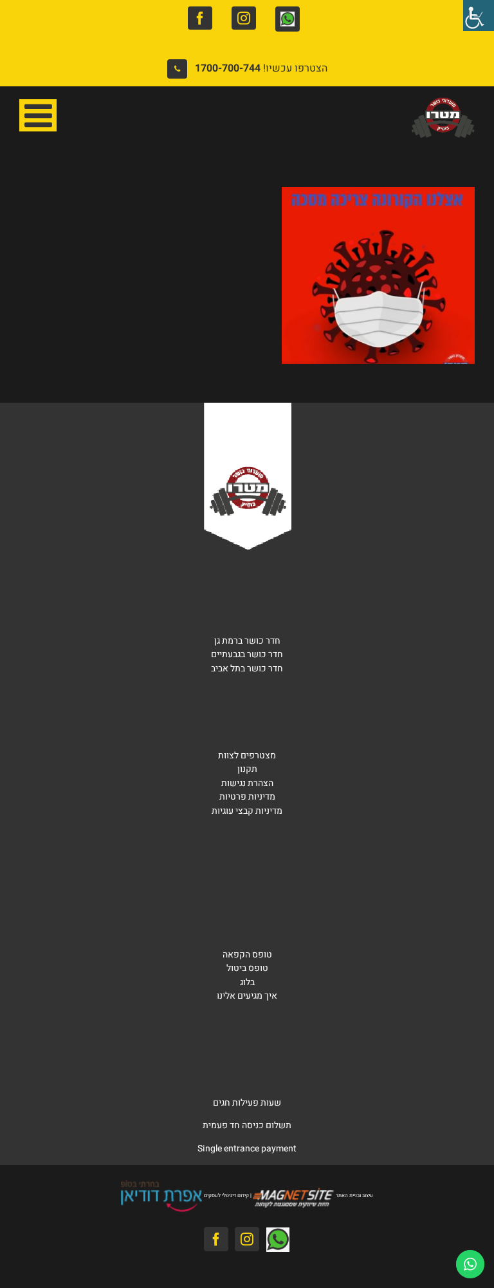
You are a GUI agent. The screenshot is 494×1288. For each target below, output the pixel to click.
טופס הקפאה (247, 954)
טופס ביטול (247, 968)
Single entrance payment (247, 1148)
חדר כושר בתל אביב (247, 668)
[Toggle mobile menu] (38, 115)
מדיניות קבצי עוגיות (247, 811)
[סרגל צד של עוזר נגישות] (478, 15)
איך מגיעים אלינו (247, 996)
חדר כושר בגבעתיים (247, 654)
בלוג (247, 982)
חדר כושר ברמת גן (247, 641)
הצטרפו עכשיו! (261, 68)
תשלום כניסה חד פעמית (247, 1125)
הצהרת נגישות (247, 783)
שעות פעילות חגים (247, 1103)
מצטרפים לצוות (247, 755)
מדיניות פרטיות (247, 796)
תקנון (247, 769)
